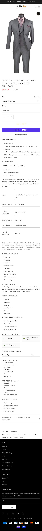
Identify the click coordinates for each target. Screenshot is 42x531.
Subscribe (9, 507)
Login (3, 481)
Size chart (37, 97)
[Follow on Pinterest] (18, 513)
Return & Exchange (7, 453)
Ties (22, 435)
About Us (4, 446)
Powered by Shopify (27, 518)
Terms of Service (7, 466)
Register (4, 484)
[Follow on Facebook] (3, 513)
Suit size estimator (6, 437)
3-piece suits (9, 435)
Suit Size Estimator (7, 463)
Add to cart (21, 124)
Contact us (21, 437)
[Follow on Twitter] (8, 513)
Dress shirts (17, 435)
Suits (3, 435)
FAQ (3, 456)
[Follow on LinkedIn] (23, 513)
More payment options (21, 135)
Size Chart (5, 459)
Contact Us (5, 478)
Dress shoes (27, 435)
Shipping (15, 437)
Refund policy (6, 469)
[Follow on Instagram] (13, 513)
